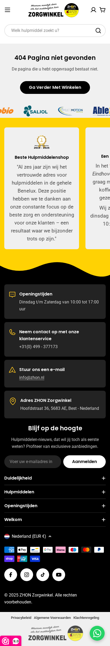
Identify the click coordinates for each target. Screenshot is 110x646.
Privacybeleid (21, 618)
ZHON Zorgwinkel (36, 595)
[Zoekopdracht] (98, 30)
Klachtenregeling (86, 618)
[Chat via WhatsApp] (97, 633)
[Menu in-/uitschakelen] (7, 10)
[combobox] (55, 30)
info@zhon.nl (31, 377)
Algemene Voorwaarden (52, 618)
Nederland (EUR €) (29, 536)
